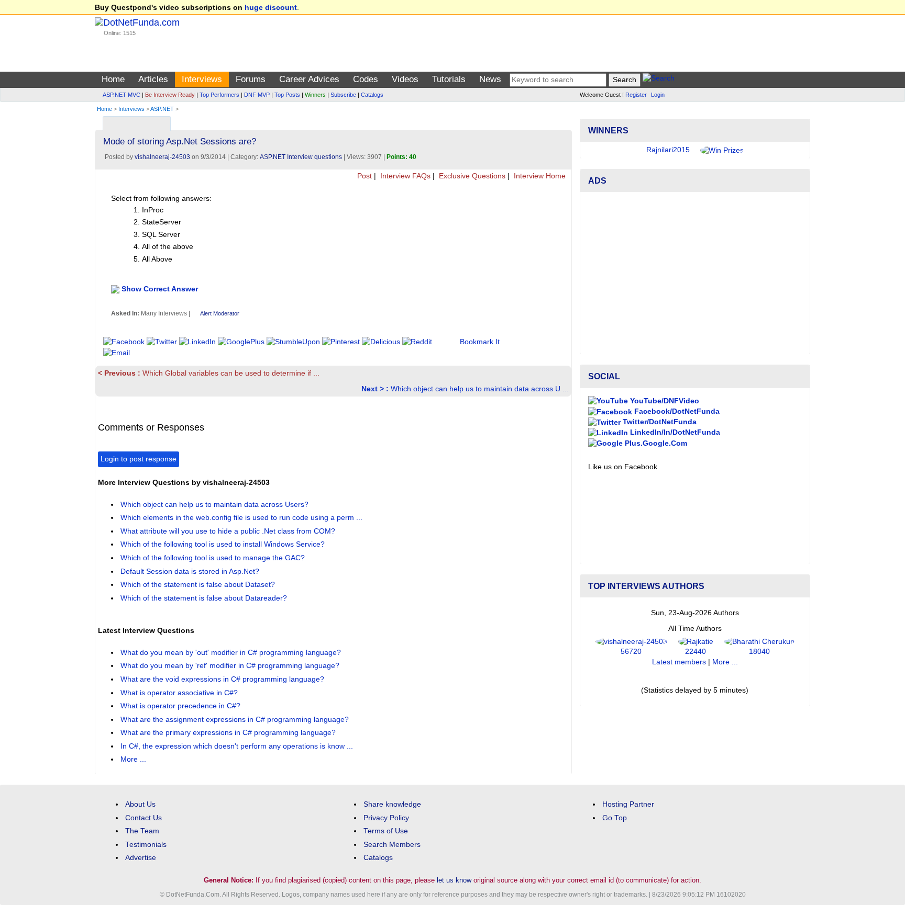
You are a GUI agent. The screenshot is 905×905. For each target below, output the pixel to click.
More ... (133, 759)
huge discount (271, 8)
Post (363, 176)
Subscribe (343, 95)
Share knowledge (392, 804)
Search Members (392, 845)
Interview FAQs (404, 176)
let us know (454, 880)
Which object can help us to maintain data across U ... (465, 389)
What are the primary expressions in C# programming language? (229, 733)
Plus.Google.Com (655, 443)
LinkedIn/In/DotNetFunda (674, 432)
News (490, 79)
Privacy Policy (386, 818)
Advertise (140, 858)
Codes (365, 79)
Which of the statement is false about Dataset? (198, 585)
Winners (315, 95)
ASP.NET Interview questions (301, 157)
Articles (153, 79)
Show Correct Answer (160, 288)
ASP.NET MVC (121, 95)
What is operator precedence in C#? (181, 706)
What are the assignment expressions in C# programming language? (235, 719)
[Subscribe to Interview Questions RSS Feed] (562, 121)
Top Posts (287, 95)
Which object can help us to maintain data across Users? (215, 504)
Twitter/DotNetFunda (659, 422)
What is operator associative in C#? (180, 693)
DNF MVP (257, 95)
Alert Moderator (219, 313)
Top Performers (219, 95)
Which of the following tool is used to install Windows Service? (223, 544)
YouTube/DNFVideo (663, 401)
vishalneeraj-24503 (162, 157)
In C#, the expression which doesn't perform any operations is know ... (237, 746)
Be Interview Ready (170, 95)
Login (658, 95)
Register (636, 95)
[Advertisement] (695, 273)
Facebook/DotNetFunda (676, 411)
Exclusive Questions (471, 176)
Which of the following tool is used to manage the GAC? (213, 558)
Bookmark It (480, 342)
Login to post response (138, 459)
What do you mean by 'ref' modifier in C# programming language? (230, 666)
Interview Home (539, 176)
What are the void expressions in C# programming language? (223, 679)
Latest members (679, 662)
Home (113, 79)
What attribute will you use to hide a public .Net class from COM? (228, 531)
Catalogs (372, 95)
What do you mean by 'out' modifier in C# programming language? (231, 653)
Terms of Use (385, 831)
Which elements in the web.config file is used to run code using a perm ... (242, 518)
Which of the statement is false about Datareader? (204, 598)
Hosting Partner (628, 804)
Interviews (202, 79)
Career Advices (309, 79)
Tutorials (449, 79)
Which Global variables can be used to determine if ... (208, 373)
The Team (142, 831)
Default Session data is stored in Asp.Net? (190, 571)
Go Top (614, 818)
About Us (140, 804)
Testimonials (146, 845)
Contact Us (143, 818)
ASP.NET (162, 109)
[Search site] (659, 80)
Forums (251, 79)
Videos (405, 79)
